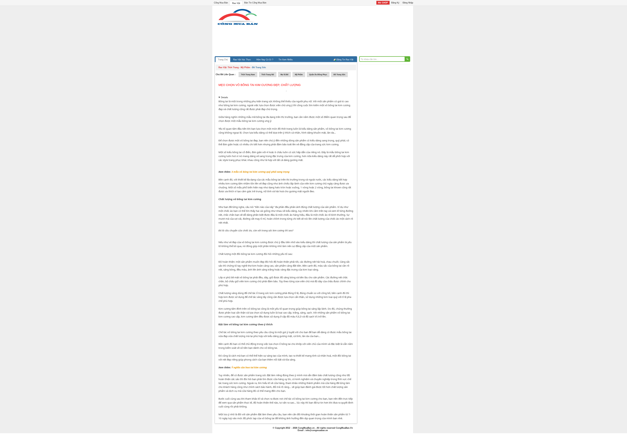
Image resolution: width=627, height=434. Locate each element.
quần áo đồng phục (318, 74)
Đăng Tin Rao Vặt (345, 59)
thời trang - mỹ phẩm (239, 67)
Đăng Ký (395, 2)
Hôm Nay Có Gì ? (264, 59)
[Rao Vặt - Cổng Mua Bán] (237, 25)
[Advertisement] (341, 32)
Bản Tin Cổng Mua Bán (255, 2)
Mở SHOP (383, 2)
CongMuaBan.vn (306, 428)
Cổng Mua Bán (221, 2)
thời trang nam (248, 74)
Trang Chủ (223, 59)
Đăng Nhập (408, 2)
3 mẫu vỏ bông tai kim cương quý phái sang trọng (260, 171)
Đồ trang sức (339, 74)
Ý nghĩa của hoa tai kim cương (249, 367)
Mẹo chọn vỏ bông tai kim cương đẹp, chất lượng (259, 85)
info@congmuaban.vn (316, 430)
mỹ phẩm (299, 74)
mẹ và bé (284, 74)
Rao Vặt (236, 3)
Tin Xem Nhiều (286, 59)
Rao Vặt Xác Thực (242, 59)
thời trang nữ (267, 74)
